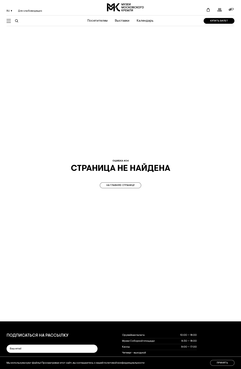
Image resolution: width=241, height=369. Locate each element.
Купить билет (219, 21)
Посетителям (97, 20)
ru (8, 11)
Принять (222, 363)
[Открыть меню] (8, 21)
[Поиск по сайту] (16, 21)
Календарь (145, 20)
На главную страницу (120, 185)
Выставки (122, 20)
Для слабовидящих (30, 11)
